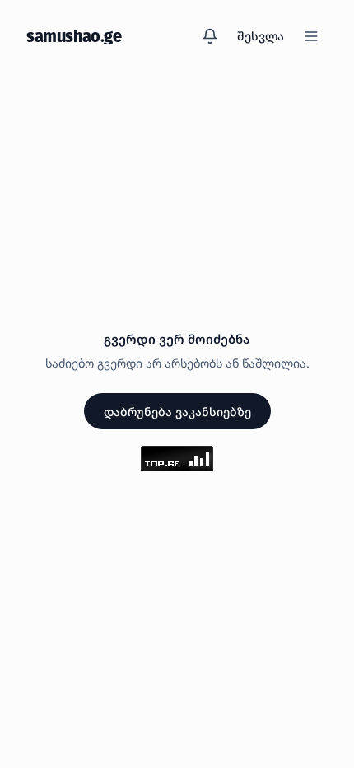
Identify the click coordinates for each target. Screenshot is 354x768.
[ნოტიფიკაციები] (209, 36)
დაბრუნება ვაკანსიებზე (177, 411)
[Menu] (311, 36)
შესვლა (260, 36)
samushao (74, 36)
